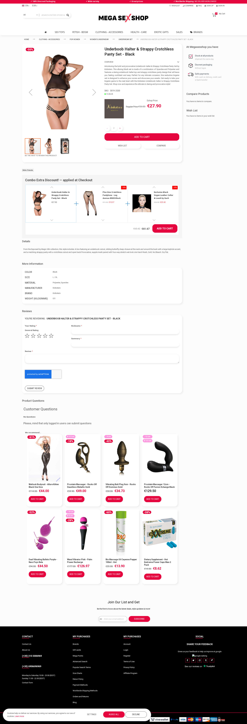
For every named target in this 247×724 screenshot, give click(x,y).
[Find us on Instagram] (200, 660)
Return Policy (78, 679)
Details (26, 241)
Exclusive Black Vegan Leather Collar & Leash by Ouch (163, 195)
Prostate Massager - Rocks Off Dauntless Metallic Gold (82, 485)
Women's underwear (99, 39)
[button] (30, 92)
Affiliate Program (130, 673)
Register (127, 656)
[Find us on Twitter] (193, 660)
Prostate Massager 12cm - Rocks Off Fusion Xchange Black (159, 485)
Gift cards (77, 650)
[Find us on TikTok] (212, 660)
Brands (76, 644)
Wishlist (176, 6)
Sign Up (210, 6)
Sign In (221, 6)
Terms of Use (129, 661)
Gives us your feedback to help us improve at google (199, 651)
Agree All (114, 714)
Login (126, 650)
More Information (32, 263)
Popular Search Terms (82, 667)
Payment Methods (80, 685)
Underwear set (126, 39)
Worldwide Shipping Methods (85, 691)
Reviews (27, 311)
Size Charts (77, 673)
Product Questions (33, 400)
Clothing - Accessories (49, 39)
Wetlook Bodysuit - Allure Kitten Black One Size (44, 485)
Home (26, 39)
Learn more (19, 716)
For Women (75, 39)
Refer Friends (28, 170)
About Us (26, 650)
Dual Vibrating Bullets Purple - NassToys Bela (43, 560)
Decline (136, 714)
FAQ (200, 6)
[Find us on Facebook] (187, 660)
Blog (75, 702)
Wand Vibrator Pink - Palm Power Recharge (79, 560)
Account (127, 644)
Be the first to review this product (41, 156)
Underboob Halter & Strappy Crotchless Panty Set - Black (60, 195)
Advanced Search (80, 661)
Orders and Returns (81, 696)
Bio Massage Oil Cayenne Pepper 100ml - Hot (121, 560)
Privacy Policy (129, 667)
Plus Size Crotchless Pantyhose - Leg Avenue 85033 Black (112, 195)
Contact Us (26, 644)
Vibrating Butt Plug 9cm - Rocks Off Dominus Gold (121, 485)
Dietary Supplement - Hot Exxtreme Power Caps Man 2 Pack (157, 562)
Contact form (27, 683)
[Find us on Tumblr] (206, 660)
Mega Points (78, 656)
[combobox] (46, 15)
